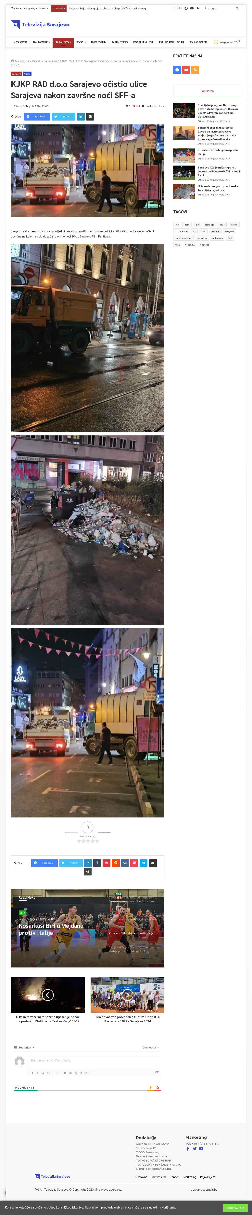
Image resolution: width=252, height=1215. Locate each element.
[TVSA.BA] (40, 25)
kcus (222, 224)
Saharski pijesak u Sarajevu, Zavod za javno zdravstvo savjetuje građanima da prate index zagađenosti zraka (217, 133)
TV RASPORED (198, 42)
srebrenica (217, 237)
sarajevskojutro (183, 237)
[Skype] (143, 863)
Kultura (24, 912)
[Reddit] (116, 863)
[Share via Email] (90, 117)
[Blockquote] (65, 1073)
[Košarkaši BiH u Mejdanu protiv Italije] (184, 155)
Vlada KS (190, 244)
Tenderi (175, 1177)
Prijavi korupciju (171, 42)
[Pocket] (134, 863)
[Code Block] (70, 1073)
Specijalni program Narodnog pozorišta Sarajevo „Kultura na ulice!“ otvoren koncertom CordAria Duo (58, 929)
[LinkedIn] (81, 117)
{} (81, 1072)
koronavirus (181, 231)
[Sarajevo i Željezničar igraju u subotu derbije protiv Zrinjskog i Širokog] (184, 173)
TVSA (79, 42)
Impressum (99, 42)
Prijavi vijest (208, 1177)
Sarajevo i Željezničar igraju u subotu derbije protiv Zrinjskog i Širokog (219, 171)
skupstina (202, 237)
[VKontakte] (125, 863)
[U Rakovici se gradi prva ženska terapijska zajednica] (184, 191)
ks (194, 231)
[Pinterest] (106, 863)
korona (233, 224)
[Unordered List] (59, 1073)
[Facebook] (186, 8)
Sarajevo (62, 42)
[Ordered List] (54, 1073)
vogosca (204, 244)
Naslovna (21, 42)
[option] (87, 928)
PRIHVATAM (235, 1208)
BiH (177, 224)
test (230, 237)
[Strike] (48, 1073)
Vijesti (36, 61)
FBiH (197, 224)
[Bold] (32, 1073)
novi (203, 231)
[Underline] (43, 1073)
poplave (215, 231)
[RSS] (198, 8)
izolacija (209, 224)
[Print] (88, 871)
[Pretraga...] (237, 8)
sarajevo (229, 231)
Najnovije (40, 42)
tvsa (177, 244)
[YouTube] (192, 8)
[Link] (76, 1073)
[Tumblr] (97, 863)
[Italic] (37, 1073)
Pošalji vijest (143, 42)
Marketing (120, 42)
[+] (86, 1072)
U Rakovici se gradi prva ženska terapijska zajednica (97, 8)
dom (186, 224)
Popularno (207, 91)
